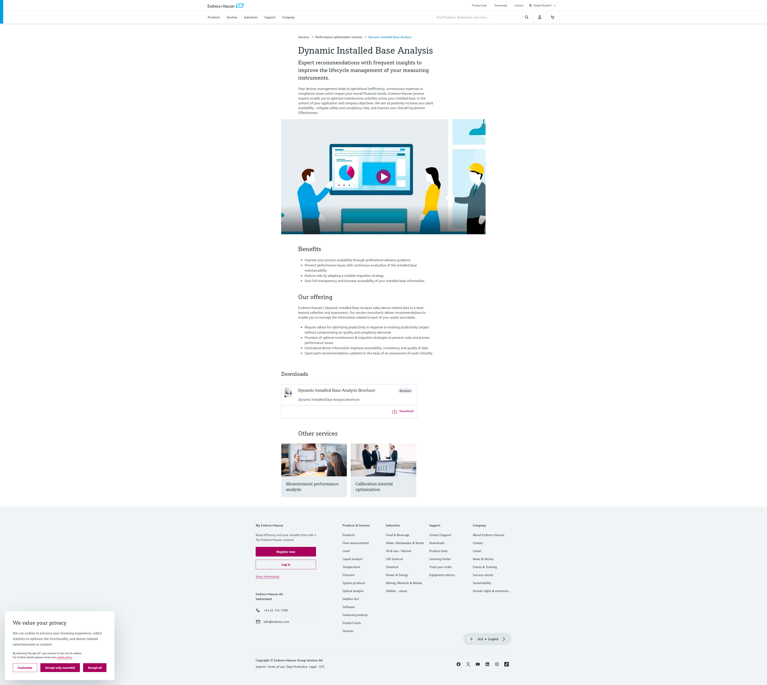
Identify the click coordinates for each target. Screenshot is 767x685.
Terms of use (276, 667)
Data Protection (297, 667)
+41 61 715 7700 (276, 610)
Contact (519, 5)
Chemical (392, 567)
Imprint (261, 667)
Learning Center (440, 559)
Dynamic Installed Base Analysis (390, 37)
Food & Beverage (397, 535)
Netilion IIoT (351, 599)
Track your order (440, 567)
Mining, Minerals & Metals (404, 583)
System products (354, 583)
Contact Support (440, 535)
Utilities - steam (396, 591)
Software (349, 607)
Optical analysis (353, 591)
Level (346, 551)
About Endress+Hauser (489, 535)
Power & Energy (397, 575)
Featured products (355, 615)
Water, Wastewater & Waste (405, 543)
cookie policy (64, 657)
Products (349, 535)
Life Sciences (394, 559)
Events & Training (485, 567)
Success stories (483, 575)
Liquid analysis (353, 559)
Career (477, 551)
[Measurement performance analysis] (342, 475)
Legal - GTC (317, 667)
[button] (286, 551)
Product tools (479, 5)
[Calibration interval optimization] (411, 475)
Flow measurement (356, 543)
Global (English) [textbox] (543, 5)
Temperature (351, 567)
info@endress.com (276, 622)
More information (267, 576)
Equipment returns (442, 575)
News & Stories (483, 559)
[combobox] (545, 5)
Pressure (349, 575)
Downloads (501, 5)
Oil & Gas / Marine (398, 551)
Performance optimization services (338, 37)
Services (303, 37)
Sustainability (482, 583)
